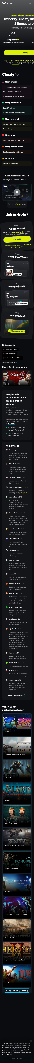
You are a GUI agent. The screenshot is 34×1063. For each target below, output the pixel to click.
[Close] (30, 1041)
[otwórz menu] (30, 3)
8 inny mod (15, 64)
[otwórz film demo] (17, 192)
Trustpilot (11, 424)
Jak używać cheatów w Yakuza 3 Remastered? (16, 429)
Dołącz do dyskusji (15, 695)
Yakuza (18, 204)
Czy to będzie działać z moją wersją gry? (16, 435)
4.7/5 (13, 33)
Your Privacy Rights (17, 1058)
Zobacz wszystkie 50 (9, 362)
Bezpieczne (12, 40)
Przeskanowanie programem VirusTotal (13, 42)
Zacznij (17, 239)
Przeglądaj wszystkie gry (17, 990)
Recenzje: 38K (13, 36)
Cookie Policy (9, 1054)
